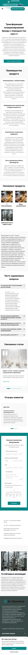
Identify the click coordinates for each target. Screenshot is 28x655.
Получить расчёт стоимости (18, 8)
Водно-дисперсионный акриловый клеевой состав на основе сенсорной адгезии (21, 205)
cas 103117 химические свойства (12, 525)
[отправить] (16, 5)
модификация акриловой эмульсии (13, 538)
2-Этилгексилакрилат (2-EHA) (7, 205)
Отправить (14, 503)
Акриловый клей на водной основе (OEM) (7, 223)
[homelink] (8, 8)
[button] (8, 388)
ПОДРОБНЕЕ (7, 196)
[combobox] (8, 460)
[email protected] (15, 0)
